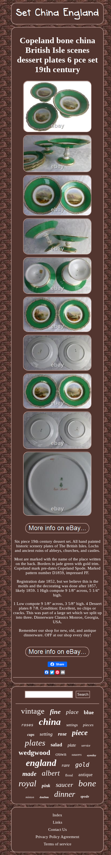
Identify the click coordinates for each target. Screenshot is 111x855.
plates (35, 742)
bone (87, 783)
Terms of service (57, 844)
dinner (64, 794)
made (29, 773)
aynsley (91, 755)
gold (82, 764)
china (50, 722)
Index (57, 815)
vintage (32, 711)
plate (72, 745)
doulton (44, 797)
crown (61, 754)
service (85, 745)
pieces (88, 725)
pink (46, 785)
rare (66, 765)
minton (30, 797)
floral (69, 775)
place (72, 712)
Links (57, 822)
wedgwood (34, 753)
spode (85, 796)
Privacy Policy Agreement (57, 837)
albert (51, 773)
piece (80, 732)
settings (72, 725)
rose (62, 734)
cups (30, 735)
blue (89, 712)
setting (46, 734)
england (41, 763)
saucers (77, 755)
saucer (64, 784)
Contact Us (57, 829)
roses (27, 724)
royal (27, 783)
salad (56, 744)
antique (85, 774)
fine (55, 711)
